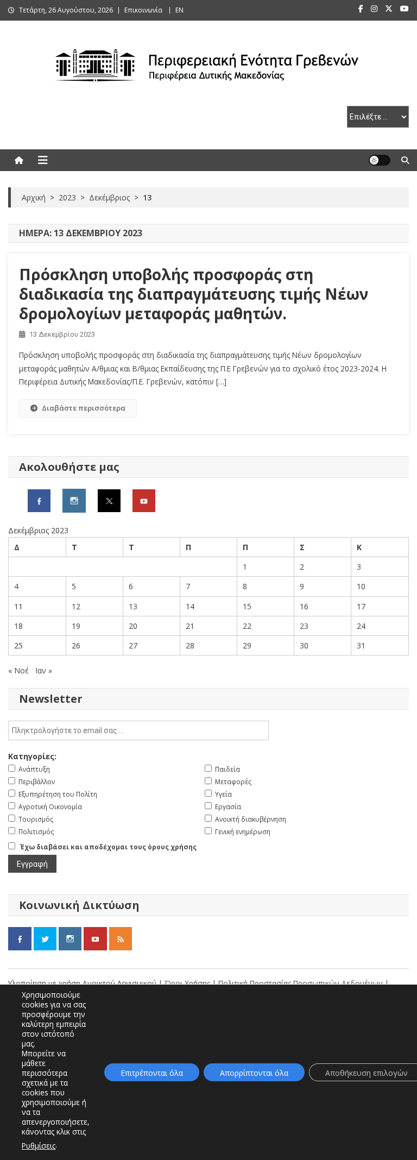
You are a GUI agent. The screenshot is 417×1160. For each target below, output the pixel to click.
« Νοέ (18, 670)
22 (247, 626)
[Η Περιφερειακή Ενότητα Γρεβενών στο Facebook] (39, 500)
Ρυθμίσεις (38, 1145)
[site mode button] (379, 160)
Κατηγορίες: (32, 756)
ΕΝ (179, 10)
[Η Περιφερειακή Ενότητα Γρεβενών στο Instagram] (74, 500)
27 (133, 645)
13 (133, 606)
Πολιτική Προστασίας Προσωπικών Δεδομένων (300, 983)
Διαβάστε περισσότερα (83, 408)
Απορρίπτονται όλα (254, 1073)
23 (304, 626)
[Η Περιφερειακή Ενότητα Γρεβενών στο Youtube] (143, 500)
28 (190, 645)
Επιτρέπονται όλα (152, 1073)
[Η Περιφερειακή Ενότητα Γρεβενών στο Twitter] (109, 500)
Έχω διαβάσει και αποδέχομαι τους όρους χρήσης (108, 847)
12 (76, 606)
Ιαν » (43, 670)
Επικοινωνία (143, 10)
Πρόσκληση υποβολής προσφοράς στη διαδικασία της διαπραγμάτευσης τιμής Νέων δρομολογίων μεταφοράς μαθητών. (193, 294)
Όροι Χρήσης (188, 983)
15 (247, 606)
